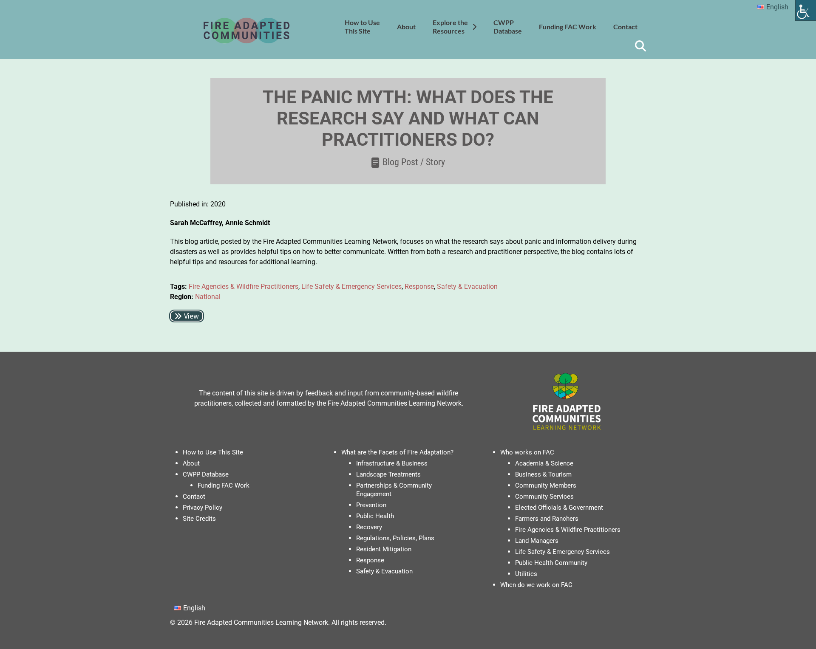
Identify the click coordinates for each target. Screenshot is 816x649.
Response (419, 286)
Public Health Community (551, 563)
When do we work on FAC (536, 585)
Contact (625, 27)
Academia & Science (544, 463)
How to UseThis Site (362, 26)
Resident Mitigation (383, 549)
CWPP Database (206, 474)
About (406, 27)
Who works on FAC (527, 452)
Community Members (545, 485)
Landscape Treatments (388, 474)
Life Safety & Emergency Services (351, 286)
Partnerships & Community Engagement (394, 490)
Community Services (544, 496)
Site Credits (199, 518)
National (208, 297)
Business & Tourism (543, 474)
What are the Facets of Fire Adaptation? (397, 452)
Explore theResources (450, 26)
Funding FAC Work (567, 27)
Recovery (369, 527)
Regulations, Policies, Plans (395, 538)
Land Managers (536, 541)
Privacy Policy (202, 507)
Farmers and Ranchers (546, 518)
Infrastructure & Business (392, 463)
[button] (186, 316)
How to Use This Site (213, 452)
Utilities (526, 574)
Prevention (371, 505)
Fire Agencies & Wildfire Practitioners (243, 286)
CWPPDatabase (507, 26)
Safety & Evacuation (467, 286)
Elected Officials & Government (559, 507)
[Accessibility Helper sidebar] (806, 10)
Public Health (375, 516)
